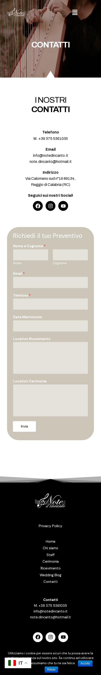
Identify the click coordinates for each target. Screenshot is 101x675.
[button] (75, 13)
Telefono (22, 295)
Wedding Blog (50, 575)
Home (50, 541)
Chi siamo (50, 548)
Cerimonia (51, 561)
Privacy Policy (50, 525)
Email (19, 273)
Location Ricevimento (31, 339)
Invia (24, 426)
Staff (50, 555)
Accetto (85, 663)
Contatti (50, 582)
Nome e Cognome (29, 246)
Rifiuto (51, 669)
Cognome (59, 263)
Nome (17, 263)
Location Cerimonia (30, 381)
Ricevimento (51, 568)
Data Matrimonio (27, 317)
